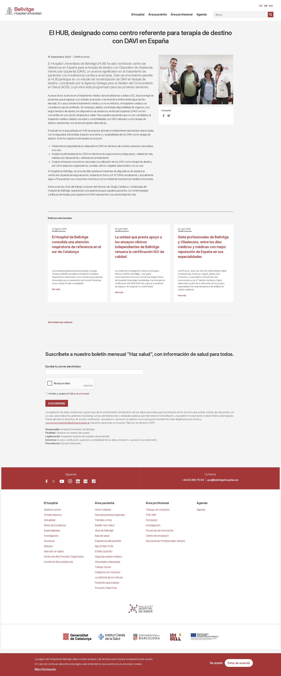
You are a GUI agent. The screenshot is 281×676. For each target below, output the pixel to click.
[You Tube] (62, 481)
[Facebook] (47, 481)
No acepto (216, 663)
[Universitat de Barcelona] (146, 637)
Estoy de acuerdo (239, 663)
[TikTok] (93, 481)
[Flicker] (85, 481)
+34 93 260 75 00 (193, 480)
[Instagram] (70, 481)
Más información (45, 669)
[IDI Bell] (175, 637)
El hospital (137, 14)
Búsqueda (270, 14)
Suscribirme (56, 403)
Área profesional (181, 14)
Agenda (201, 14)
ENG (271, 6)
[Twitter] (54, 481)
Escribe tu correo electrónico (63, 366)
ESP (266, 6)
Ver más (56, 289)
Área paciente (157, 14)
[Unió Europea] (204, 637)
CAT (261, 6)
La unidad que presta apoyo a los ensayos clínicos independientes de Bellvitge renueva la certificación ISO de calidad (139, 247)
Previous (154, 82)
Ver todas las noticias (60, 322)
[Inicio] (24, 10)
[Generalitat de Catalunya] (77, 637)
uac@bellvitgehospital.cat (222, 480)
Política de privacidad (78, 393)
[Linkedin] (78, 481)
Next (238, 82)
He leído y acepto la (69, 393)
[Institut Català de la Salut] (112, 637)
